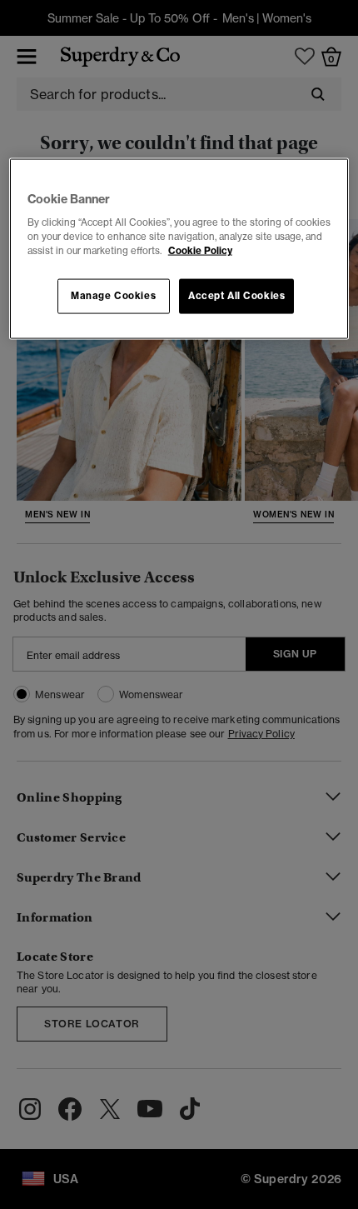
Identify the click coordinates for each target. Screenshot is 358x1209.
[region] (179, 248)
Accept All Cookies (236, 296)
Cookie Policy (200, 251)
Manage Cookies (113, 296)
